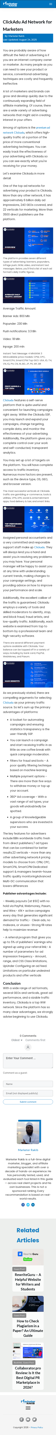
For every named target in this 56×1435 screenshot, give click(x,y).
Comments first (35, 1040)
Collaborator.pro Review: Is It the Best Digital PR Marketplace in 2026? (28, 1366)
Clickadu (8, 400)
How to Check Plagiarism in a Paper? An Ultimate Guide (28, 1317)
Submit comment (28, 1102)
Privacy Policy (37, 1427)
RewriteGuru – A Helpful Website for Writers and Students (28, 1270)
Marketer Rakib (16, 35)
